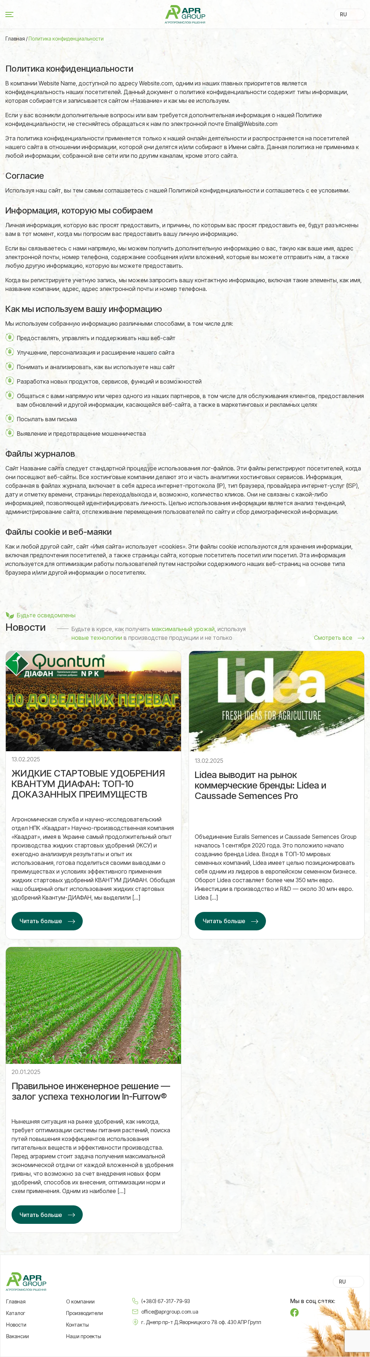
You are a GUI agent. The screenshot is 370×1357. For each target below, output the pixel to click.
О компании (80, 1301)
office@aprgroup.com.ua (169, 1312)
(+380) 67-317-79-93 (165, 1301)
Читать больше (41, 921)
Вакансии (17, 1336)
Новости (16, 1324)
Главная (15, 38)
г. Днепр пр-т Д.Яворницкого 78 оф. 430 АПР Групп (201, 1322)
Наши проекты (83, 1336)
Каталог (15, 1313)
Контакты (77, 1324)
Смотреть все (333, 637)
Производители (84, 1313)
